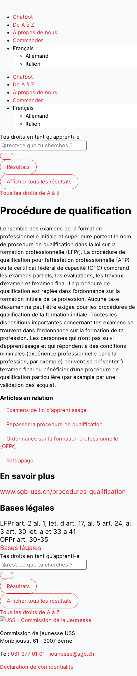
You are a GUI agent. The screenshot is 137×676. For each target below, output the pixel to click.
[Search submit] (6, 156)
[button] (46, 410)
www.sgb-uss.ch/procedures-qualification (63, 491)
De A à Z (23, 25)
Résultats (18, 167)
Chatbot (23, 17)
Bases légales (20, 548)
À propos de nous (35, 32)
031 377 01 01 (28, 654)
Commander (28, 40)
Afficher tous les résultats (39, 181)
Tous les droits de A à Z (30, 193)
